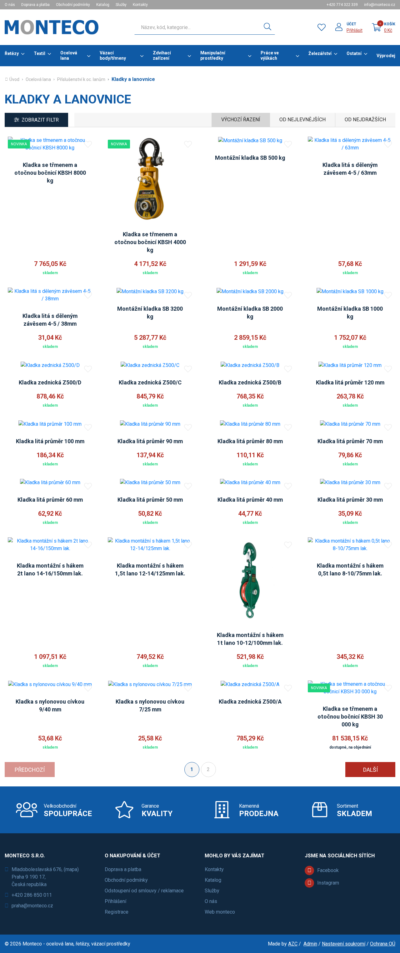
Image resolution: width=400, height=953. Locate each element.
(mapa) (71, 869)
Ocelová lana (68, 55)
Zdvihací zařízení (162, 55)
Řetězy (12, 53)
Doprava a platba (35, 5)
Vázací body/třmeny (113, 55)
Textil (39, 53)
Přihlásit (354, 30)
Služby (121, 5)
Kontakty (140, 5)
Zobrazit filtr (40, 120)
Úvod (14, 79)
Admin (310, 944)
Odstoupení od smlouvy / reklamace (144, 891)
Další (370, 769)
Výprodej (386, 55)
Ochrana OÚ (382, 944)
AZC (293, 944)
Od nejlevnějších (302, 120)
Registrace (116, 912)
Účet (351, 24)
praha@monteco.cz (32, 906)
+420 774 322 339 (342, 5)
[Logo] (51, 27)
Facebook (328, 870)
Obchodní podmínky (73, 5)
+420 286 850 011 (32, 895)
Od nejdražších (365, 120)
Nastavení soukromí (343, 944)
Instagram (328, 883)
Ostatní (354, 53)
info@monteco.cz (379, 5)
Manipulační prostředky (212, 55)
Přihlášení (115, 901)
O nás (10, 5)
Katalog (102, 5)
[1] (267, 27)
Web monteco (220, 912)
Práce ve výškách (270, 55)
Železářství (320, 53)
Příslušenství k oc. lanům (81, 79)
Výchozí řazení (240, 120)
